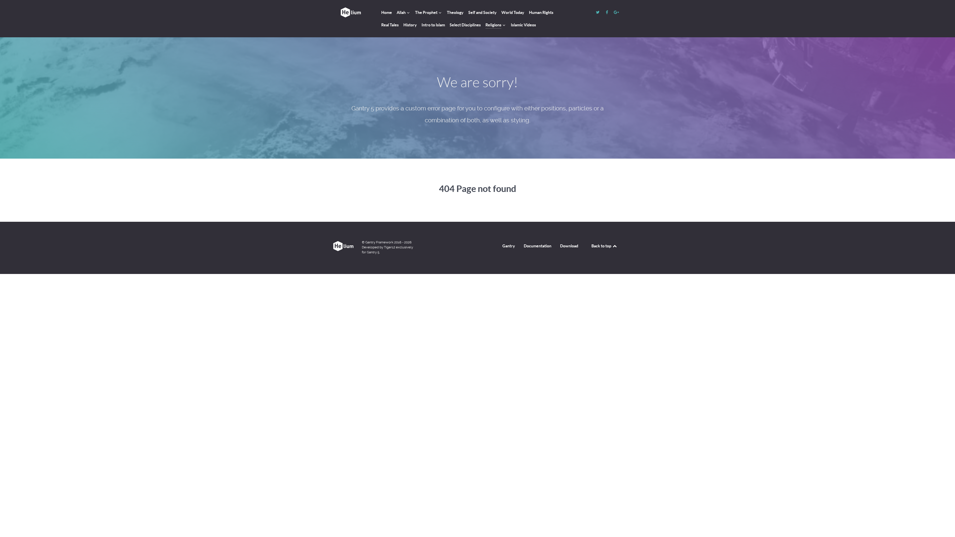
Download (569, 246)
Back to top (601, 246)
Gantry (508, 246)
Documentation (537, 246)
